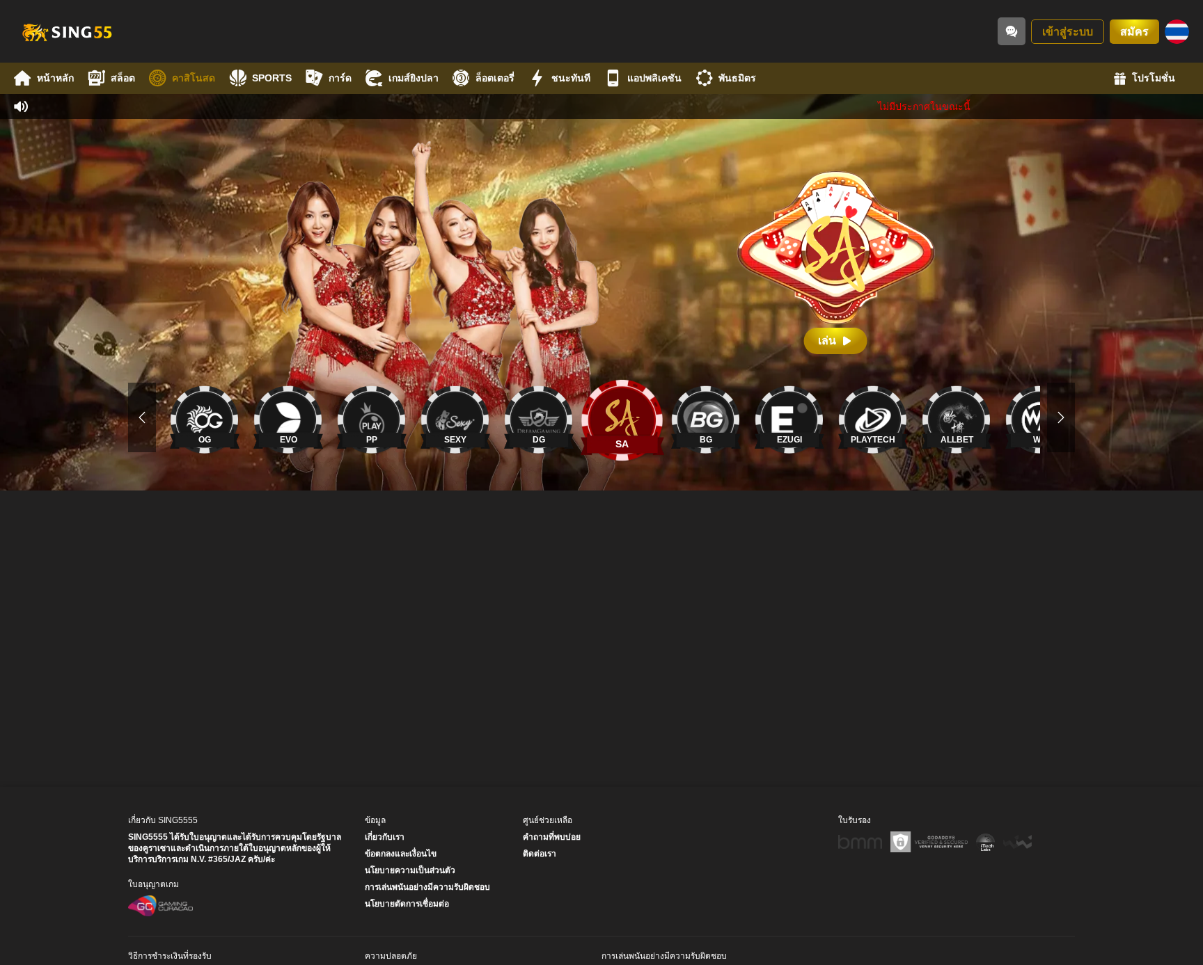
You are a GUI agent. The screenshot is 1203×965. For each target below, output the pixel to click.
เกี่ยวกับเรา (384, 837)
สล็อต (123, 77)
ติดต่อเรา (539, 854)
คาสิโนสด (193, 77)
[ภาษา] (1177, 31)
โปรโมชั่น (1153, 77)
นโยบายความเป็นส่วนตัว (410, 870)
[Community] (1011, 31)
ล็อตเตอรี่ (494, 77)
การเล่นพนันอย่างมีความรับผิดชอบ (427, 887)
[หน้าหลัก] (66, 31)
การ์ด (340, 77)
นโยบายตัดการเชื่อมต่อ (407, 904)
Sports (272, 77)
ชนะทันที (570, 77)
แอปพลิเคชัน (654, 77)
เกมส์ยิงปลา (413, 77)
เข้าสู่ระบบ (1067, 32)
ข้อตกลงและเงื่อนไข (401, 854)
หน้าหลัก (55, 77)
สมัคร (1134, 32)
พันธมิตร (737, 77)
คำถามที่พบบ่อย (552, 837)
